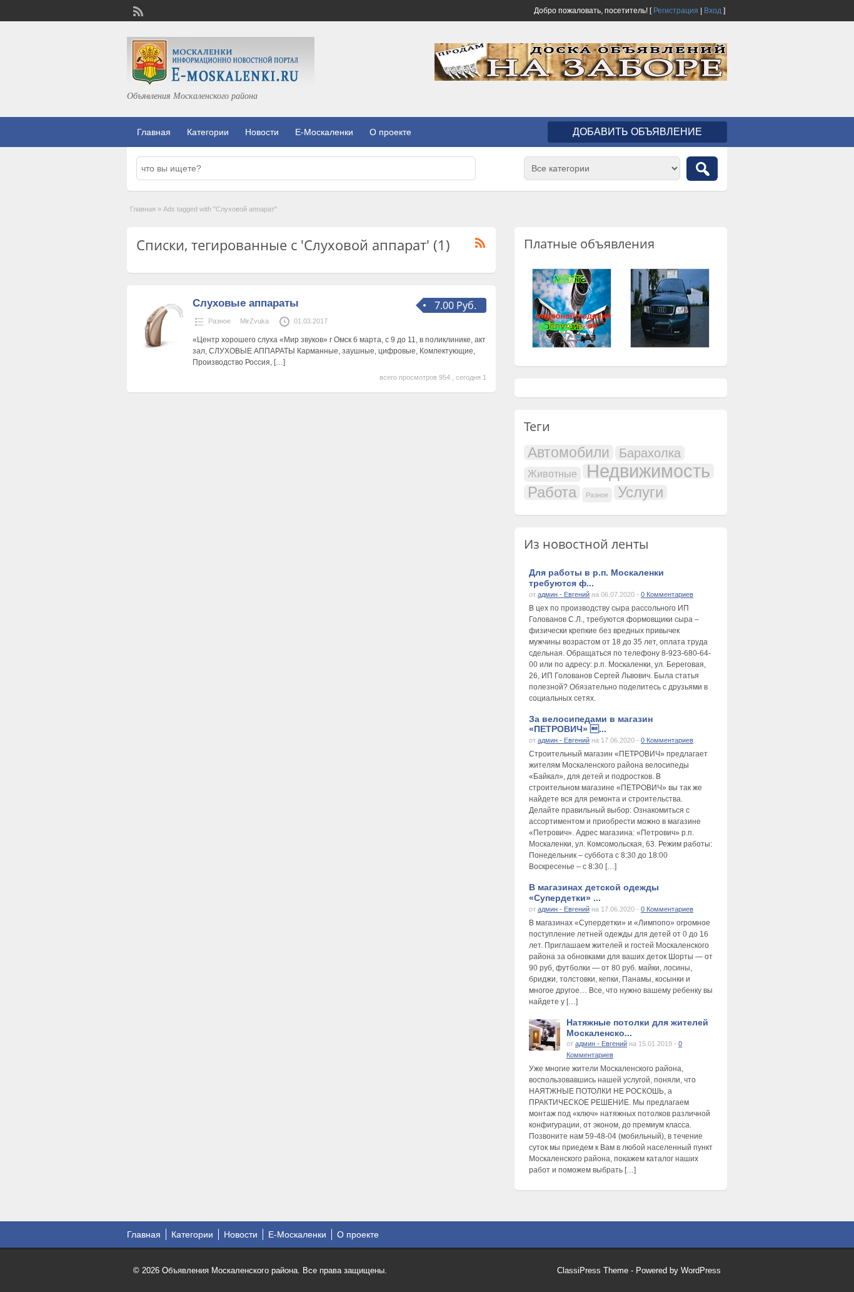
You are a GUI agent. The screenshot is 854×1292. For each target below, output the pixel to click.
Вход (712, 10)
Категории (208, 132)
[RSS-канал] (137, 10)
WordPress (701, 1270)
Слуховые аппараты (246, 303)
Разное (219, 321)
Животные (552, 474)
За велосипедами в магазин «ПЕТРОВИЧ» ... (591, 724)
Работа (552, 492)
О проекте (390, 132)
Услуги (640, 492)
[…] (279, 362)
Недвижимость (648, 471)
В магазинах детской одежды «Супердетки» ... (594, 892)
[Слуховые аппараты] (162, 348)
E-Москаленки (324, 132)
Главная (154, 132)
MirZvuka (254, 321)
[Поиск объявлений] (702, 168)
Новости (262, 132)
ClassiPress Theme (592, 1270)
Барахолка (650, 453)
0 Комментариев (667, 594)
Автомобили (569, 452)
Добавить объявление (637, 131)
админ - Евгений (564, 594)
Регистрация (675, 10)
